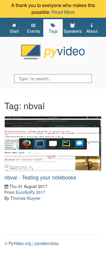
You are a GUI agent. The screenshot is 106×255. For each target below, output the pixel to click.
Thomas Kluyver (25, 198)
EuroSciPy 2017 (30, 192)
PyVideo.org (20, 243)
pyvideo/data (47, 243)
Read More (63, 12)
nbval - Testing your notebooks (40, 177)
